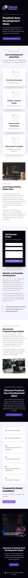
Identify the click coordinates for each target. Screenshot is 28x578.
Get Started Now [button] (9, 501)
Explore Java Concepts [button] (11, 38)
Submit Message (14, 261)
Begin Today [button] (14, 564)
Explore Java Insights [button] (13, 414)
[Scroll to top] (25, 575)
